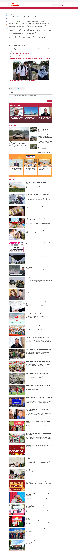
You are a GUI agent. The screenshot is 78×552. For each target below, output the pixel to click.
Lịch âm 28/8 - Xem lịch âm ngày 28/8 (33, 313)
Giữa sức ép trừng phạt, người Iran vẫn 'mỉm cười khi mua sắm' (39, 349)
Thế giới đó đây (28, 15)
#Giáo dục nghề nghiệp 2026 (18, 12)
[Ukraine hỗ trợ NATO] (17, 258)
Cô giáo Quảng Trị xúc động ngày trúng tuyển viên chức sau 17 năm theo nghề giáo (39, 506)
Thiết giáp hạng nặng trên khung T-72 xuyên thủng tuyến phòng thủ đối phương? (18, 142)
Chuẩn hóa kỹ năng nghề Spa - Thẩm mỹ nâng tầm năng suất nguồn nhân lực (38, 494)
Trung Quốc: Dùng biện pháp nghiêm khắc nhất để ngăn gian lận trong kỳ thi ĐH (30, 58)
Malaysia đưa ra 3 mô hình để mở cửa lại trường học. (23, 80)
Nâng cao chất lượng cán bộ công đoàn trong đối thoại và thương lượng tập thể (38, 219)
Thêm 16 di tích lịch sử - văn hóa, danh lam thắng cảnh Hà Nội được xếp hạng (38, 541)
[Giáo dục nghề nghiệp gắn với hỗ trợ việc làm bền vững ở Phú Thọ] (17, 199)
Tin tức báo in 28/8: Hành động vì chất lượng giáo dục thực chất (38, 243)
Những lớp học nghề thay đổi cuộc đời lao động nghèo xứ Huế (39, 469)
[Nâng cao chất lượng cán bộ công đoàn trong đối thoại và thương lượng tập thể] (17, 223)
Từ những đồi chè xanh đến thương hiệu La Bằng (36, 182)
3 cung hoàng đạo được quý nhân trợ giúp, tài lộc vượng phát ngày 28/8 (38, 302)
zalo (6, 15)
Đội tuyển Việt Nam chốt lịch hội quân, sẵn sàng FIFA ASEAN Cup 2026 (44, 169)
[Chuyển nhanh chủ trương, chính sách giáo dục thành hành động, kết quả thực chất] (16, 163)
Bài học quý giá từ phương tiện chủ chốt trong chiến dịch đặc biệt (44, 146)
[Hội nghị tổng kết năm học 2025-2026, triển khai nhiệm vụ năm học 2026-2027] (30, 163)
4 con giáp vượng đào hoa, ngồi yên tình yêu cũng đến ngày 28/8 (38, 290)
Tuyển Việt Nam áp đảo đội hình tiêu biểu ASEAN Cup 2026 (38, 385)
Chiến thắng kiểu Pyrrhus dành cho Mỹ (34, 277)
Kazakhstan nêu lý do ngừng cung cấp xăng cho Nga (15, 118)
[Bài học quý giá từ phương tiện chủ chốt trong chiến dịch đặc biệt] (33, 146)
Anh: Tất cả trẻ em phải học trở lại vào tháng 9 (21, 55)
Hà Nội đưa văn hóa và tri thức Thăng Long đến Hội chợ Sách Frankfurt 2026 (38, 529)
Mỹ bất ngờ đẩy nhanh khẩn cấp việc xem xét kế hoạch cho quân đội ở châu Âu (45, 118)
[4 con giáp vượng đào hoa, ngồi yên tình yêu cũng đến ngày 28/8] (17, 294)
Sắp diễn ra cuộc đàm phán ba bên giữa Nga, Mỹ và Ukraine (30, 118)
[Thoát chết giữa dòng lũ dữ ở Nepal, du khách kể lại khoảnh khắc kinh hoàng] (17, 270)
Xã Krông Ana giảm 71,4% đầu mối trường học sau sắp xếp (38, 421)
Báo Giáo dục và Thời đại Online (15, 4)
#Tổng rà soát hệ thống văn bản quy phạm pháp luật (31, 12)
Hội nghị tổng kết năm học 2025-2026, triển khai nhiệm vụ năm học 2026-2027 (30, 169)
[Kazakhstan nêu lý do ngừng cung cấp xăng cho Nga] (16, 111)
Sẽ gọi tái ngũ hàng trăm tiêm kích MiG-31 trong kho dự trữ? (45, 128)
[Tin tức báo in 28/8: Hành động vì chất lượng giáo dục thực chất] (17, 246)
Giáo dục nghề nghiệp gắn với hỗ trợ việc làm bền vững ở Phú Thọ (38, 195)
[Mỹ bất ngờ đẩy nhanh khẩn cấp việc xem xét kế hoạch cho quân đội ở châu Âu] (45, 111)
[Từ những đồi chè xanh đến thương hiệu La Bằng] (17, 187)
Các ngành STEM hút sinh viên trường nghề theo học (37, 373)
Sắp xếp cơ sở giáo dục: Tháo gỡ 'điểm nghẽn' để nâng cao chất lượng (38, 326)
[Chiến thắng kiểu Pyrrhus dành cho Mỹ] (17, 282)
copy (23, 88)
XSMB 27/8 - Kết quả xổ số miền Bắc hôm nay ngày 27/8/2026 (38, 481)
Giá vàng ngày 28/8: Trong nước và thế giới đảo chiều (37, 206)
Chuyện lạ (34, 15)
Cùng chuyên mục (15, 105)
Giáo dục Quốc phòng (20, 15)
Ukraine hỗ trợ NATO (30, 254)
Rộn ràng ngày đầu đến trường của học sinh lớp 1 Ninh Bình (38, 361)
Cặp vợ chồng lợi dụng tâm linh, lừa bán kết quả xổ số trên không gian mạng (38, 410)
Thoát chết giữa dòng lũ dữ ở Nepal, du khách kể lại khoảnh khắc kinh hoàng (38, 266)
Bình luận (6, 24)
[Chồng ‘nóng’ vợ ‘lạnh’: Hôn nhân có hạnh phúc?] (17, 234)
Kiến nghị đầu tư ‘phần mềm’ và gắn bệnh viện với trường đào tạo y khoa (38, 458)
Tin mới (6, 27)
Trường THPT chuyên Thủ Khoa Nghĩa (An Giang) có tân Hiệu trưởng (38, 517)
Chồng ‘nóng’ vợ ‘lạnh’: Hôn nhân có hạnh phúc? (36, 230)
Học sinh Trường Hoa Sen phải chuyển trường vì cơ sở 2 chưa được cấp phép (38, 434)
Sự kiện (11, 12)
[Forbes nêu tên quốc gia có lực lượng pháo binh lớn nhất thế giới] (33, 138)
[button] (51, 166)
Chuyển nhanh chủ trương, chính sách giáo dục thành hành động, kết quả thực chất (16, 169)
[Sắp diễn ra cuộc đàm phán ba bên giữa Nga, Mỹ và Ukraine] (31, 111)
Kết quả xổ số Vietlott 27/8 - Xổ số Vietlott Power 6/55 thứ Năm (39, 445)
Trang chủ (10, 8)
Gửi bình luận (49, 100)
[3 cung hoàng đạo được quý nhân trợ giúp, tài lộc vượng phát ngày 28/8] (17, 306)
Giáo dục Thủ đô (67, 5)
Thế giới (11, 15)
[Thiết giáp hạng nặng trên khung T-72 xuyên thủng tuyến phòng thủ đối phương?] (19, 134)
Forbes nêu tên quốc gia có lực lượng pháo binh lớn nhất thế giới (45, 137)
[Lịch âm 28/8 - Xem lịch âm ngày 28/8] (17, 318)
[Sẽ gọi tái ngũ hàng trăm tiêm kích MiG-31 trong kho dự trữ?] (33, 129)
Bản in (6, 21)
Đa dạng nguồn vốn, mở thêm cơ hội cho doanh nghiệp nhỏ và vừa (39, 398)
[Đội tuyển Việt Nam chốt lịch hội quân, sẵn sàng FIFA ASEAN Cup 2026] (44, 163)
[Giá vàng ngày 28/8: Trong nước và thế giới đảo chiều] (17, 211)
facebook (6, 18)
